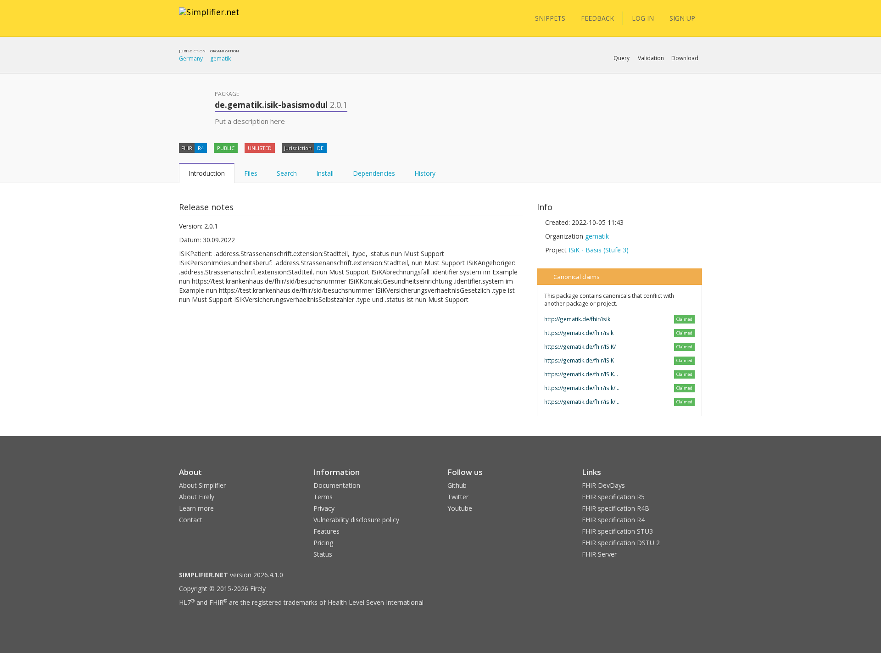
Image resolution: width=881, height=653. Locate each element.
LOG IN (643, 18)
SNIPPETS (550, 18)
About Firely (196, 496)
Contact (190, 519)
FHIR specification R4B (615, 508)
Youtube (459, 508)
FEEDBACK (597, 18)
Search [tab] (287, 173)
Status (322, 554)
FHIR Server (599, 554)
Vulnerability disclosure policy (356, 519)
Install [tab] (325, 173)
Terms (323, 496)
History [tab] (424, 173)
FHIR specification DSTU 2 (621, 542)
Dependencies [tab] (374, 173)
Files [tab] (250, 173)
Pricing (323, 542)
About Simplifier (202, 485)
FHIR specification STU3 (617, 531)
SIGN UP (682, 18)
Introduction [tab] (207, 173)
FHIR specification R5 (613, 496)
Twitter (457, 496)
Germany (191, 58)
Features (326, 531)
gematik (220, 58)
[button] (621, 58)
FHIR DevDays (603, 485)
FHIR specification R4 (613, 519)
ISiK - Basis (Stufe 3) (599, 250)
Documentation (336, 485)
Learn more (196, 508)
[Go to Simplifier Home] (209, 17)
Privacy (324, 508)
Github (457, 485)
